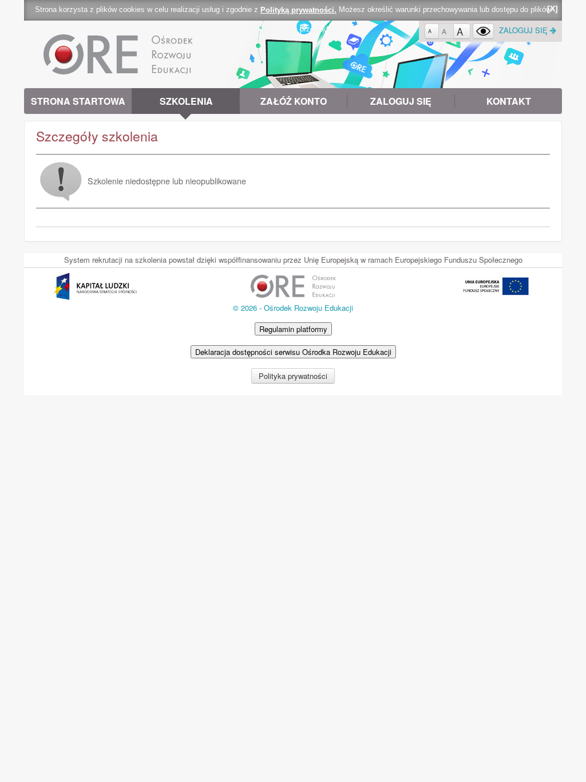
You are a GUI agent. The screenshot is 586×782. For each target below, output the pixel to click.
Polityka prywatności (293, 375)
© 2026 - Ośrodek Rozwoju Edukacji (293, 307)
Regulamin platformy (293, 328)
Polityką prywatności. (298, 10)
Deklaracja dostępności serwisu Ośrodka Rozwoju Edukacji (293, 351)
